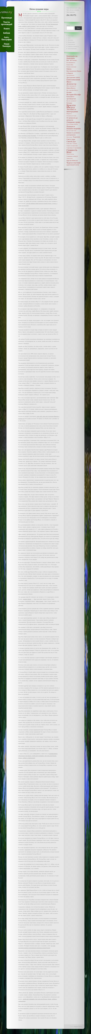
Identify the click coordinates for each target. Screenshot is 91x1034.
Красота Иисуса (71, 106)
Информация (71, 36)
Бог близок (73, 60)
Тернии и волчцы (70, 154)
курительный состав (73, 165)
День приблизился (70, 75)
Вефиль (69, 69)
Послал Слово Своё (71, 130)
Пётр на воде (69, 137)
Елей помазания (73, 79)
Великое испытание (71, 67)
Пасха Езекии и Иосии (72, 124)
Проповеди (70, 40)
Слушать (75, 143)
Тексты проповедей (72, 48)
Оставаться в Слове (71, 116)
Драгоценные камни (73, 77)
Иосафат (69, 92)
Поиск (68, 25)
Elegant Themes (78, 1026)
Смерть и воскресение (72, 145)
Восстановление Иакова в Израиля (74, 72)
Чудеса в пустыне (74, 163)
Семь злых (69, 143)
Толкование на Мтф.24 (72, 156)
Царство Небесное (72, 160)
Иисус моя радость (71, 86)
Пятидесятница (71, 42)
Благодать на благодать (72, 57)
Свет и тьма (71, 139)
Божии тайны (70, 64)
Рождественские (71, 44)
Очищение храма (73, 122)
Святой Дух (71, 141)
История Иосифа (74, 94)
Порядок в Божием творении (74, 127)
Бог (68, 60)
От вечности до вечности (72, 119)
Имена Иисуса (71, 88)
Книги (69, 38)
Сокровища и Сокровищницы (74, 148)
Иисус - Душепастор (71, 83)
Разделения (76, 137)
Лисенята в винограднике (72, 110)
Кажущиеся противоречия (71, 98)
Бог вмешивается (71, 62)
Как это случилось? (71, 101)
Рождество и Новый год (73, 46)
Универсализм (70, 158)
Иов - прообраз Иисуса (72, 90)
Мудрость (69, 113)
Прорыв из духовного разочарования (73, 134)
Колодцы (69, 103)
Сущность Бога (72, 151)
